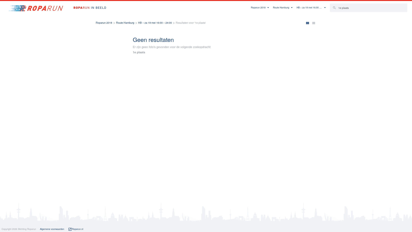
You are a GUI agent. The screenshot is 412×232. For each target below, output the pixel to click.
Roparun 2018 (104, 22)
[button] (260, 8)
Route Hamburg (125, 22)
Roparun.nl (75, 229)
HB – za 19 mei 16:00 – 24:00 (155, 22)
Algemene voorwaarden (52, 229)
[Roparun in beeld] (88, 4)
